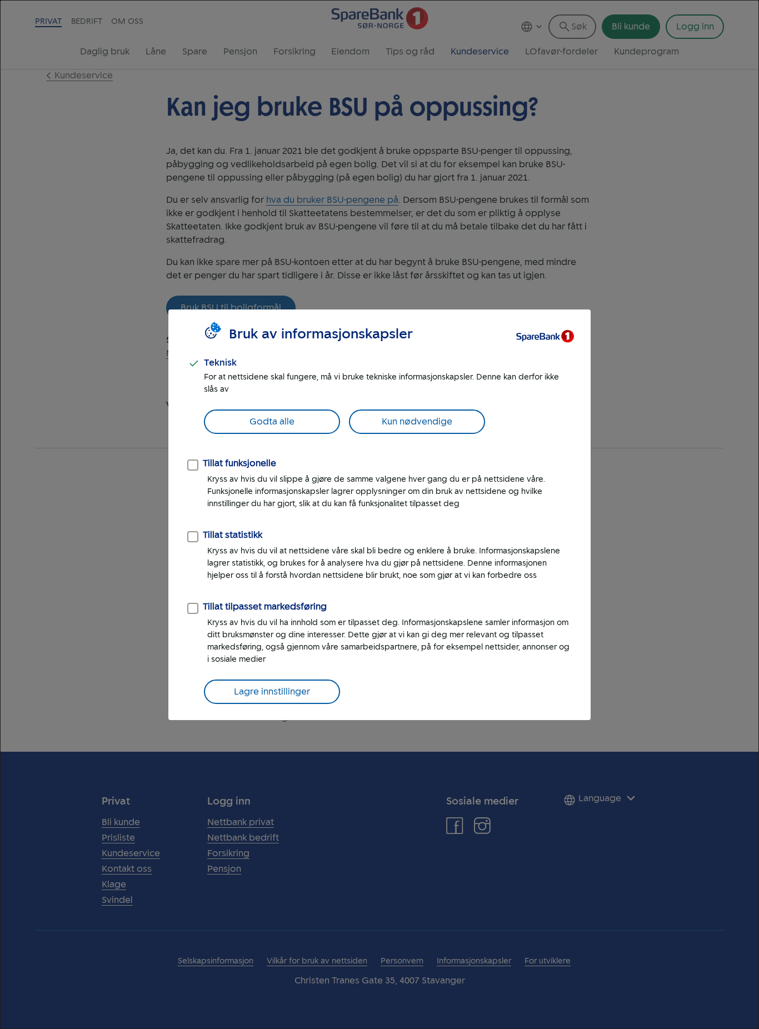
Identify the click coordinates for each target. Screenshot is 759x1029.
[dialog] (379, 514)
